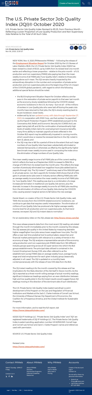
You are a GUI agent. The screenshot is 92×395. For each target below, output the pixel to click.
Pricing (50, 373)
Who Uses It (52, 371)
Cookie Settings (28, 390)
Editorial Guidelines (33, 373)
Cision (80, 390)
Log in (71, 369)
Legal (8, 390)
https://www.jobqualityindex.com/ (29, 310)
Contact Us (9, 374)
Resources (30, 375)
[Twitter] (7, 376)
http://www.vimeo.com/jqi (66, 218)
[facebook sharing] (72, 48)
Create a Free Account (76, 367)
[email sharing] (84, 48)
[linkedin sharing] (80, 48)
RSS (20, 390)
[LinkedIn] (11, 376)
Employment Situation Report (30, 63)
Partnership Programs (34, 371)
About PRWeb (31, 367)
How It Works (52, 369)
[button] (89, 3)
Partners (29, 369)
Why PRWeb (52, 367)
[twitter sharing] (76, 48)
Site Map (14, 390)
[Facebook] (9, 376)
